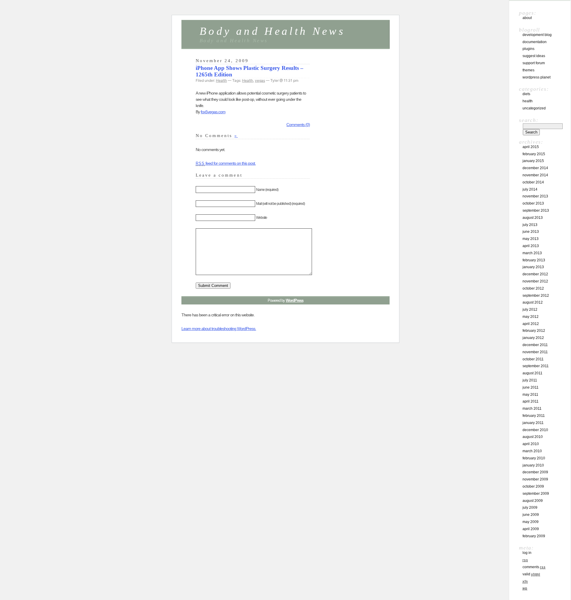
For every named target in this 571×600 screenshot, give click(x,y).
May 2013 (531, 239)
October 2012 (533, 288)
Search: (528, 120)
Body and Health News (272, 31)
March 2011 (532, 408)
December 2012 (535, 274)
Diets (526, 94)
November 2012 (535, 281)
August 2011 (532, 373)
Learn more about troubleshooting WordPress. (218, 328)
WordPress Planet (536, 77)
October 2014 (533, 182)
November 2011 (535, 352)
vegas (260, 80)
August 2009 (533, 501)
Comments (534, 567)
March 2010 (532, 451)
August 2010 (533, 437)
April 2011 (531, 401)
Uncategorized (534, 108)
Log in (527, 553)
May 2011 (530, 394)
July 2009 (530, 507)
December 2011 (535, 345)
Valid (531, 574)
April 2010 (531, 444)
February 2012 (534, 331)
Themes (528, 70)
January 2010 (533, 465)
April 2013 (531, 246)
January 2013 (533, 267)
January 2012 (533, 338)
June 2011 (531, 387)
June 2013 (531, 232)
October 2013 (533, 203)
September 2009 (536, 493)
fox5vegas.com (213, 111)
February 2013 (534, 260)
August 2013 (533, 218)
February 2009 (534, 536)
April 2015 (531, 147)
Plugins (528, 49)
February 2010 (534, 458)
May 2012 (531, 317)
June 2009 (531, 515)
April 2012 (531, 324)
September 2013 (536, 210)
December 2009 (535, 472)
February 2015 (534, 154)
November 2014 (535, 175)
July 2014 (530, 189)
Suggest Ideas (534, 56)
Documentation (535, 42)
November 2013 (535, 196)
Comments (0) (298, 124)
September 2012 (536, 295)
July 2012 (530, 309)
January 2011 (533, 423)
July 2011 (530, 380)
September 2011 (536, 366)
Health (221, 80)
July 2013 (530, 225)
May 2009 (531, 522)
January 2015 (533, 161)
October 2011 (533, 359)
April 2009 (531, 529)
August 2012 (533, 302)
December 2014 (535, 168)
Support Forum (534, 63)
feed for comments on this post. (226, 163)
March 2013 (532, 253)
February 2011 (534, 416)
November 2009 (535, 479)
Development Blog (537, 35)
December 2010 (535, 430)
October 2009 (533, 486)
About (527, 18)
